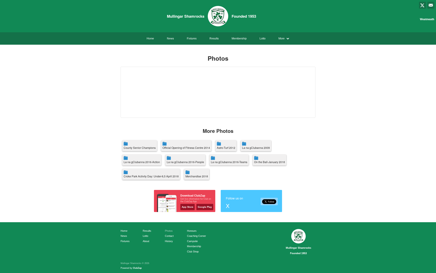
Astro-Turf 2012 (226, 148)
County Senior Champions (140, 148)
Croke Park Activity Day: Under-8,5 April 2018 (151, 176)
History (169, 241)
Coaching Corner (196, 235)
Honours (192, 230)
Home (150, 38)
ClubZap (137, 268)
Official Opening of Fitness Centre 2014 (186, 148)
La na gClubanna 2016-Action (142, 162)
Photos (169, 230)
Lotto (263, 38)
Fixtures (192, 38)
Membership (239, 38)
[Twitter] (422, 5)
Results (214, 38)
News (170, 38)
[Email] (430, 5)
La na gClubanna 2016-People (185, 162)
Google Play (205, 207)
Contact (169, 235)
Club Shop (193, 251)
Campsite (192, 241)
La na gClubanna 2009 (256, 148)
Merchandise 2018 (196, 176)
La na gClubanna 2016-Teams (229, 162)
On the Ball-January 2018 (269, 162)
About (146, 241)
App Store (187, 207)
